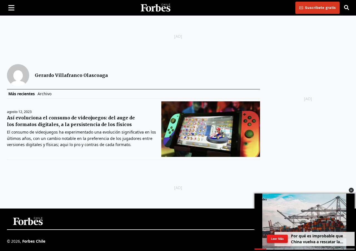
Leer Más (277, 239)
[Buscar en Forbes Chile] (346, 8)
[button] (351, 190)
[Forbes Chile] (155, 7)
